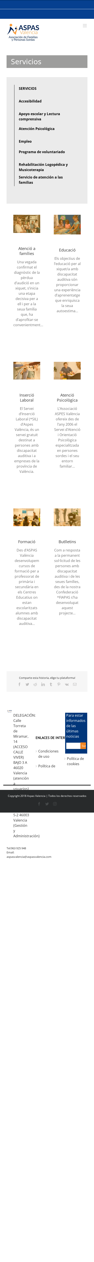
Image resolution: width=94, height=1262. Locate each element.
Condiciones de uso (48, 754)
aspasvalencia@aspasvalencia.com (29, 857)
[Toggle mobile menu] (85, 25)
